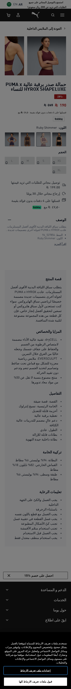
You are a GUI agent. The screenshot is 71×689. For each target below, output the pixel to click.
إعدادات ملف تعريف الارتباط (35, 670)
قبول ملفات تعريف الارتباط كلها (35, 681)
